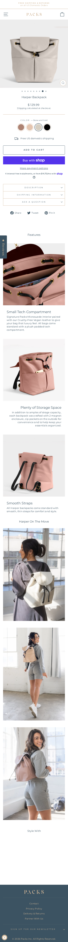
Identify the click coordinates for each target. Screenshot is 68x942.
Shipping (21, 108)
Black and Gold (47, 127)
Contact (34, 903)
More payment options (34, 168)
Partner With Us (34, 918)
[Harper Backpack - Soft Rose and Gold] (8, 872)
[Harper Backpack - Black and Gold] (21, 872)
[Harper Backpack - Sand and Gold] (12, 872)
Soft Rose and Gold (21, 127)
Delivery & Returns (34, 913)
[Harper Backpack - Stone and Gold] (17, 872)
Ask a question (34, 202)
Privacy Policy (34, 908)
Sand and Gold (29, 127)
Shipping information (34, 195)
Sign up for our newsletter (33, 929)
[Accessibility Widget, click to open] (4, 937)
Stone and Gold (38, 127)
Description (33, 187)
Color (34, 120)
